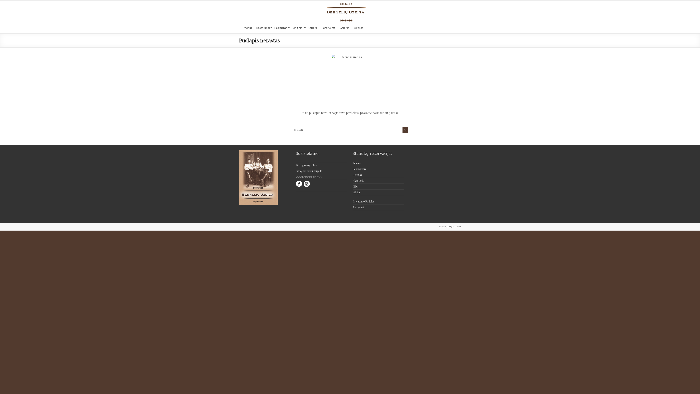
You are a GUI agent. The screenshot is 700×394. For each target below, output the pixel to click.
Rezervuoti (328, 27)
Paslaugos (280, 27)
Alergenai (358, 207)
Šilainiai (357, 163)
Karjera (312, 27)
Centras (357, 175)
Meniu (248, 27)
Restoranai (263, 27)
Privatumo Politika (363, 201)
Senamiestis (359, 169)
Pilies (356, 186)
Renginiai (297, 27)
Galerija (344, 27)
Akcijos (358, 27)
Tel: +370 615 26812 (306, 165)
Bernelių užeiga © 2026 (449, 226)
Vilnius (356, 192)
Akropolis (358, 180)
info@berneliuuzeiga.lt (309, 171)
